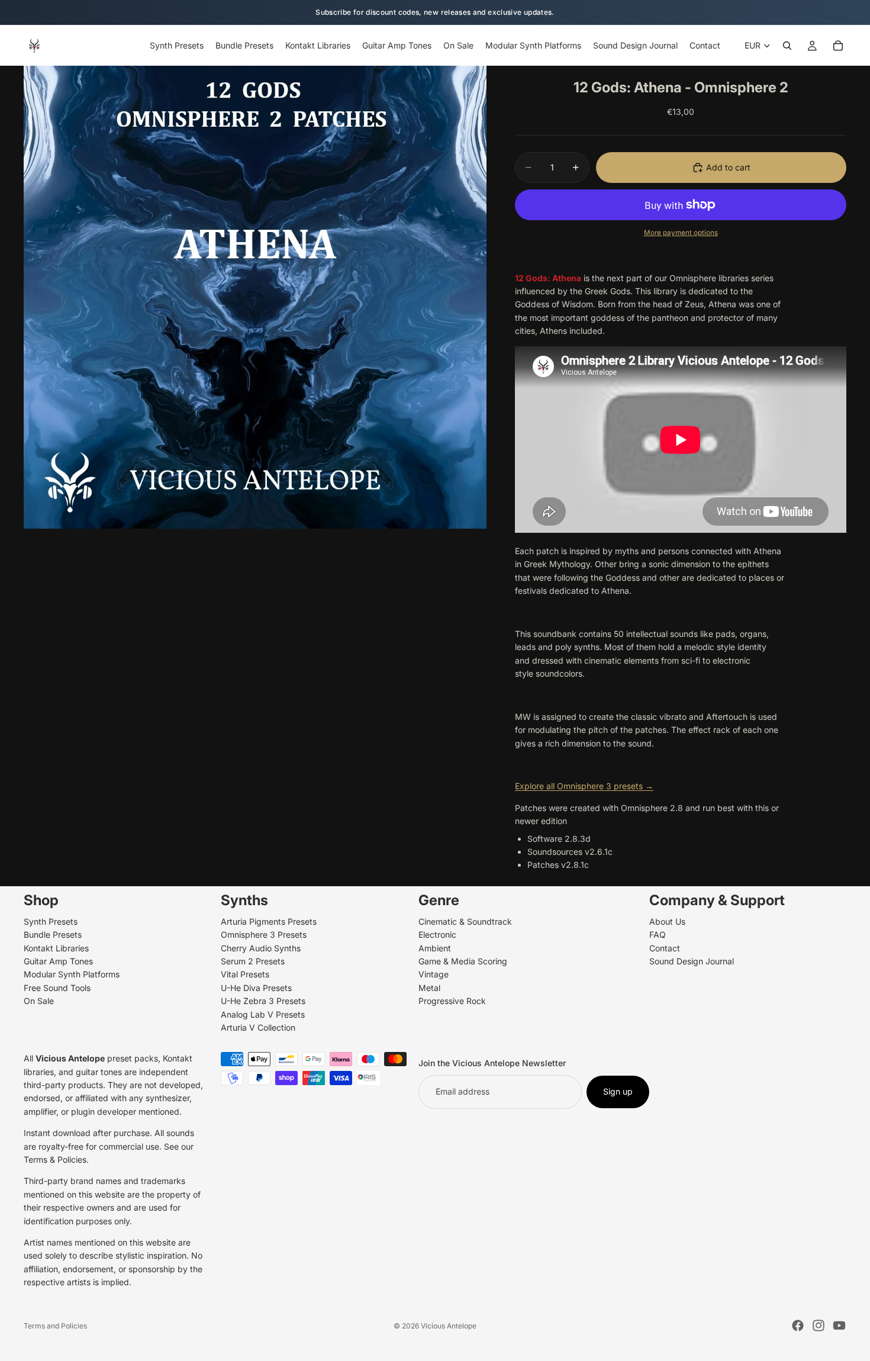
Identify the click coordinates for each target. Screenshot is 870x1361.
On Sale (39, 1001)
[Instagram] (818, 1325)
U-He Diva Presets (256, 988)
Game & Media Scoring (462, 961)
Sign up (618, 1091)
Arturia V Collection (258, 1027)
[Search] (787, 46)
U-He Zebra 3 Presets (263, 1001)
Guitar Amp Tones (58, 961)
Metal (429, 988)
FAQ (657, 934)
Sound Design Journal (691, 961)
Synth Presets (51, 921)
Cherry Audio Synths (261, 947)
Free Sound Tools (57, 988)
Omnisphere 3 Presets (264, 934)
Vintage (433, 974)
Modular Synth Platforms (72, 974)
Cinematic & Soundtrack (465, 921)
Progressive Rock (452, 1001)
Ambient (434, 947)
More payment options (681, 233)
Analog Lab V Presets (263, 1014)
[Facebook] (798, 1325)
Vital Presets (245, 974)
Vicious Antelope (448, 1325)
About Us (667, 921)
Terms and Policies (55, 1325)
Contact (664, 947)
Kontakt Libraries (56, 947)
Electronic (437, 934)
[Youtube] (839, 1325)
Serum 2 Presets (253, 961)
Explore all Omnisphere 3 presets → (584, 786)
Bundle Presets (53, 934)
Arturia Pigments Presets (269, 921)
